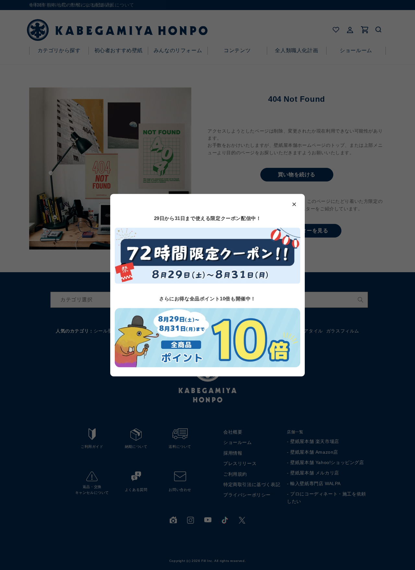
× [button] (294, 203)
